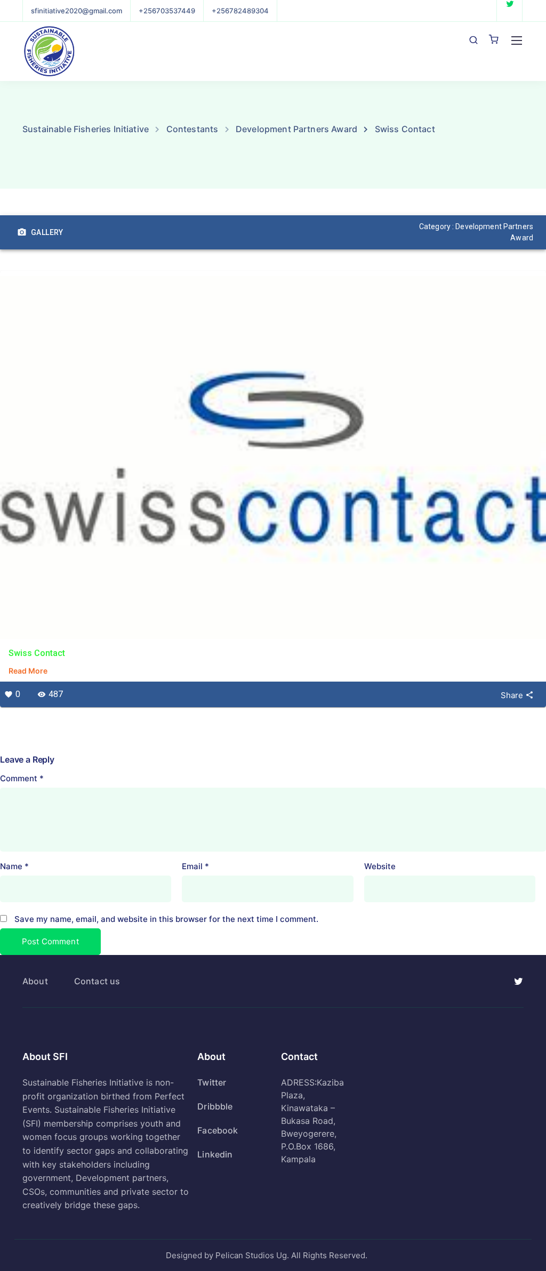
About (35, 981)
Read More (28, 670)
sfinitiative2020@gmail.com (76, 10)
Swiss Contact (37, 653)
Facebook (217, 1130)
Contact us (97, 981)
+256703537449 (167, 10)
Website (380, 866)
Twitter (211, 1082)
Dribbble (214, 1106)
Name (14, 866)
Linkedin (214, 1154)
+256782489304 (240, 10)
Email (195, 866)
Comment (22, 778)
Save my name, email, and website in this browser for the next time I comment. (166, 919)
